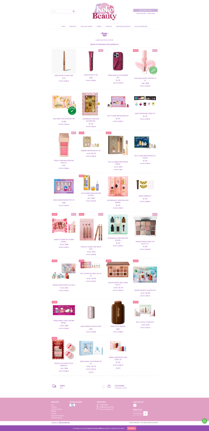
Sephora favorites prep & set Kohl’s (64, 285)
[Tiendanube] (60, 423)
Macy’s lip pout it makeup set (145, 322)
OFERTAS (99, 26)
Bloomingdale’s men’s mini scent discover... (118, 239)
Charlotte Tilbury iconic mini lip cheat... (91, 248)
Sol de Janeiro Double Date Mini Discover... (91, 194)
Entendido (131, 428)
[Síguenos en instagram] (135, 405)
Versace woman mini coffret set (145, 113)
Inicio (63, 26)
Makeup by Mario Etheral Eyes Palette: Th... (145, 243)
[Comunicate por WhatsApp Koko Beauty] (204, 420)
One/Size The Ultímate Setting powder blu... (63, 364)
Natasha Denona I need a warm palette (118, 284)
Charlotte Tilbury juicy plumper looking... (64, 241)
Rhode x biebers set (145, 196)
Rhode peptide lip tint (91, 75)
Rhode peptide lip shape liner (64, 75)
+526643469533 (103, 405)
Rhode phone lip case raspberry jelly (118, 76)
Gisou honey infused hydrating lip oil (145, 79)
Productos (72, 26)
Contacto (109, 26)
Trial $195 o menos (86, 26)
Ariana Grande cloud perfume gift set (91, 362)
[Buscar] (73, 11)
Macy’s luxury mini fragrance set (118, 116)
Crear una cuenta (141, 13)
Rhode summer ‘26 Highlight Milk (91, 326)
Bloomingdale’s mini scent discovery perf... (91, 120)
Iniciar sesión (151, 13)
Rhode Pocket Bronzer (118, 326)
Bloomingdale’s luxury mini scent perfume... (118, 201)
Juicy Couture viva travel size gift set (91, 275)
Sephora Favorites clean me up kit (145, 290)
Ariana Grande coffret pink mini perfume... (64, 322)
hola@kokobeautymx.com (106, 407)
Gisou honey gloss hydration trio (64, 119)
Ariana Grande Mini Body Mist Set (63, 200)
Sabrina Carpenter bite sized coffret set (118, 358)
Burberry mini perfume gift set (91, 151)
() (147, 10)
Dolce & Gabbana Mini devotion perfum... (118, 163)
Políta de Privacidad (141, 26)
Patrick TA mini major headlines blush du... (64, 162)
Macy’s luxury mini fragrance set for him (145, 157)
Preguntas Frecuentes (123, 26)
